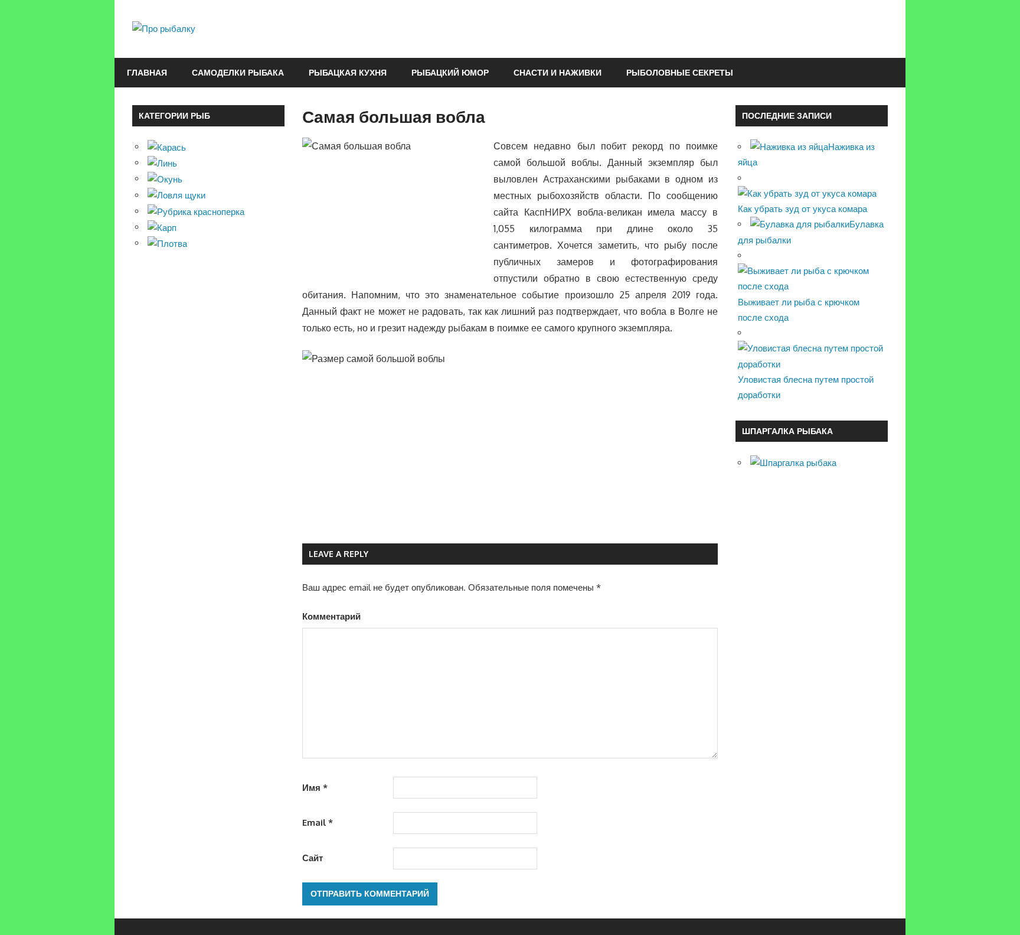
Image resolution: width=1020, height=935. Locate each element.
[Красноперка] (196, 211)
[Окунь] (165, 178)
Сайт (312, 858)
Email (317, 822)
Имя (315, 787)
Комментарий (331, 616)
